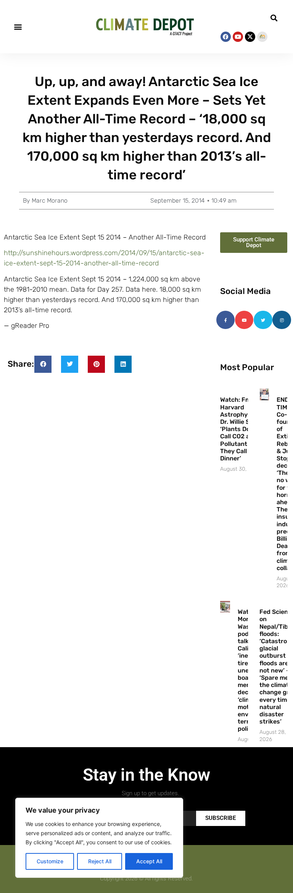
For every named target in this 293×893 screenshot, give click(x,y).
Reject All (99, 861)
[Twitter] (263, 320)
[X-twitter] (250, 37)
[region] (99, 838)
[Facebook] (226, 37)
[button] (17, 27)
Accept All (149, 861)
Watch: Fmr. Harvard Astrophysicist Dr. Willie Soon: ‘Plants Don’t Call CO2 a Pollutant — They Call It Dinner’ (242, 429)
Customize (50, 861)
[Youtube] (238, 37)
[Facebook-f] (225, 320)
